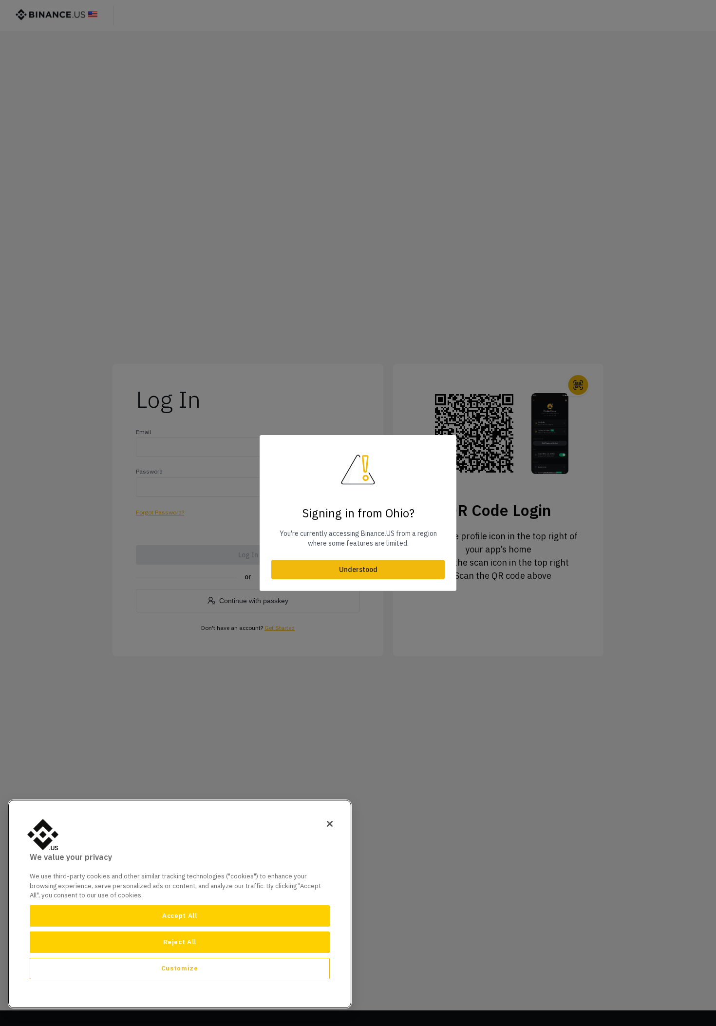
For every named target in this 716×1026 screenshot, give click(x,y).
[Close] (329, 824)
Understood (358, 569)
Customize (179, 968)
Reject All (180, 942)
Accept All (179, 916)
